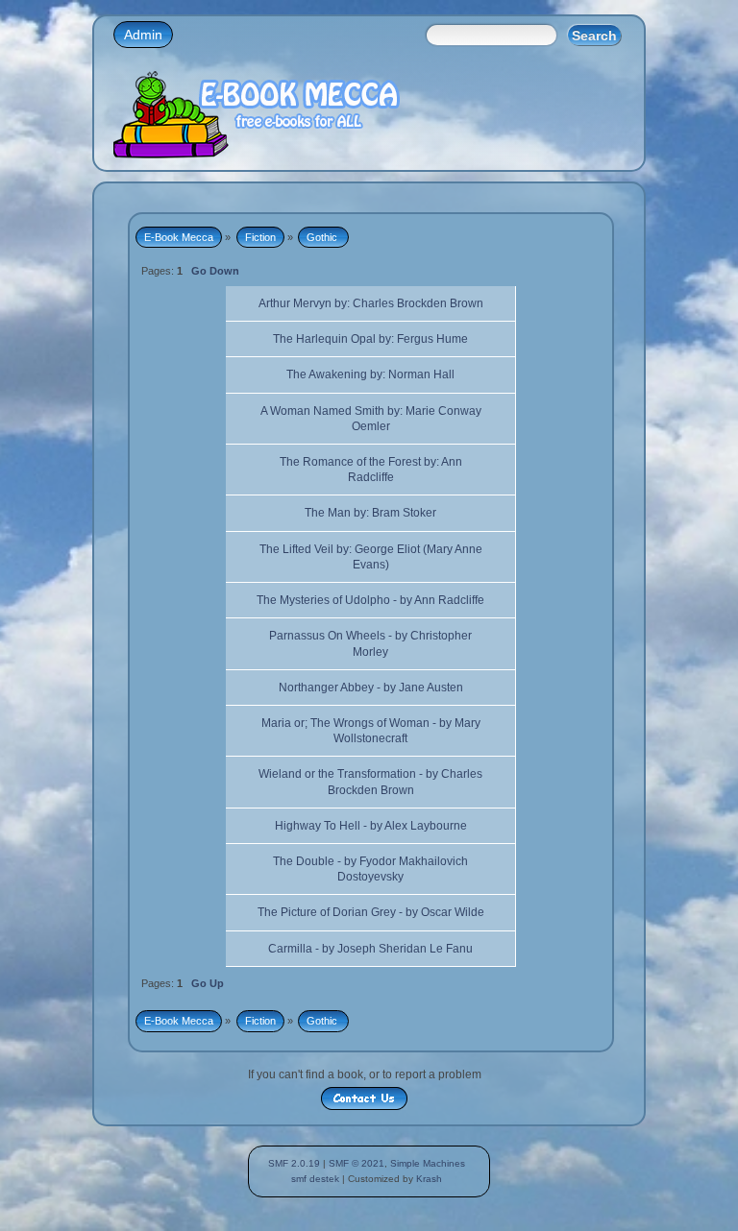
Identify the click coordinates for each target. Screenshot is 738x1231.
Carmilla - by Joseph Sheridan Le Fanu (370, 948)
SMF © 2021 (356, 1163)
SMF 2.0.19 (294, 1163)
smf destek (315, 1178)
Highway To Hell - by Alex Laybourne (371, 826)
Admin (143, 34)
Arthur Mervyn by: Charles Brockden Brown (370, 303)
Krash (429, 1178)
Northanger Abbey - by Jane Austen (371, 687)
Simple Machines (427, 1163)
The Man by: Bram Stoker (370, 512)
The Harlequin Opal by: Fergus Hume (370, 339)
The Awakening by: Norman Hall (370, 374)
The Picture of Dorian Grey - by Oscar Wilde (371, 912)
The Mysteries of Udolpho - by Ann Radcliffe (370, 600)
